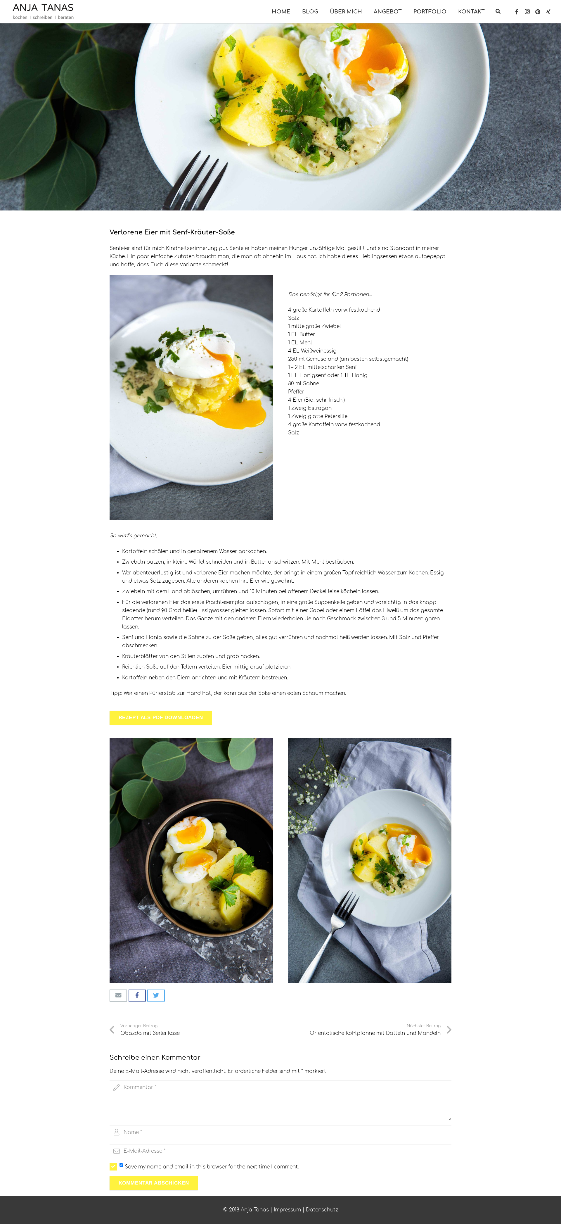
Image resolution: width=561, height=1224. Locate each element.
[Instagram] (527, 11)
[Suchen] (498, 12)
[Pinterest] (538, 11)
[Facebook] (517, 11)
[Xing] (548, 11)
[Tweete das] (156, 996)
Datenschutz (322, 1210)
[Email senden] (118, 996)
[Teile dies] (137, 996)
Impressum (287, 1210)
